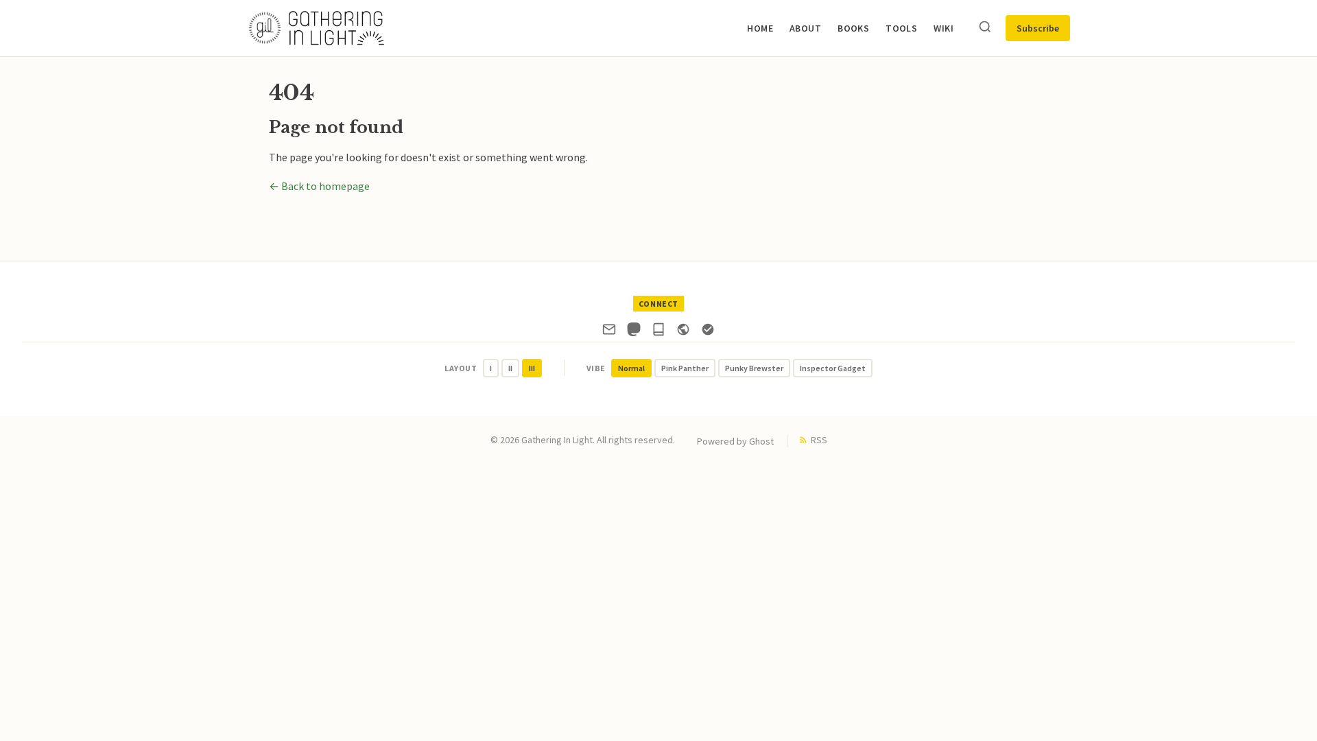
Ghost (761, 441)
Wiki (943, 28)
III (532, 368)
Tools (901, 28)
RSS (819, 440)
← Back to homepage (319, 186)
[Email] (609, 332)
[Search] (985, 27)
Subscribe (1038, 28)
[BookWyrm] (658, 332)
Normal (631, 368)
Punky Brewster (754, 368)
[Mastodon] (634, 332)
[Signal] (708, 332)
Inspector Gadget (833, 368)
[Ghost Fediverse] (683, 332)
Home (760, 28)
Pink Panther (685, 368)
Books (853, 28)
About (805, 28)
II (510, 368)
